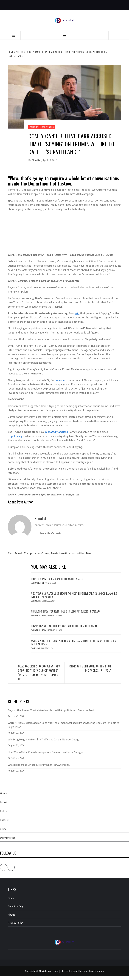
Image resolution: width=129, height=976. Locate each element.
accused (63, 432)
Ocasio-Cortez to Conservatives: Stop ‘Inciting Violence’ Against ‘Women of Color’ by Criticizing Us (39, 672)
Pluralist (36, 160)
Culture (4, 820)
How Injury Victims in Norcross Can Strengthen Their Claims (64, 626)
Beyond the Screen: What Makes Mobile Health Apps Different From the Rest (51, 710)
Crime (3, 829)
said (77, 313)
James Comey (41, 553)
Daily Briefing (7, 837)
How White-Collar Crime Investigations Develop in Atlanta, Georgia (45, 752)
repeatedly (51, 432)
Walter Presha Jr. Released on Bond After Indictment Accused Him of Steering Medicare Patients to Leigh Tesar (63, 725)
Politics (34, 127)
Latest (3, 802)
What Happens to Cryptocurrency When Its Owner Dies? (39, 764)
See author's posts (50, 533)
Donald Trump (23, 553)
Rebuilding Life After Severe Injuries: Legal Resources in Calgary (65, 611)
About (11, 914)
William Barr (84, 553)
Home (3, 793)
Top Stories (48, 127)
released (61, 380)
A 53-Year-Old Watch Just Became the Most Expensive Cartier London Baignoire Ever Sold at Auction (74, 595)
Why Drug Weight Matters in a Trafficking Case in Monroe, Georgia (44, 739)
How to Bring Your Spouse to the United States (57, 579)
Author (36, 648)
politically (16, 436)
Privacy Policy (15, 922)
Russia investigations (63, 553)
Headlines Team (40, 615)
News (11, 898)
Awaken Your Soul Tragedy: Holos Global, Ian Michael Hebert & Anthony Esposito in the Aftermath (75, 642)
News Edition (39, 582)
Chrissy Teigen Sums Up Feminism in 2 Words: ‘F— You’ (90, 668)
